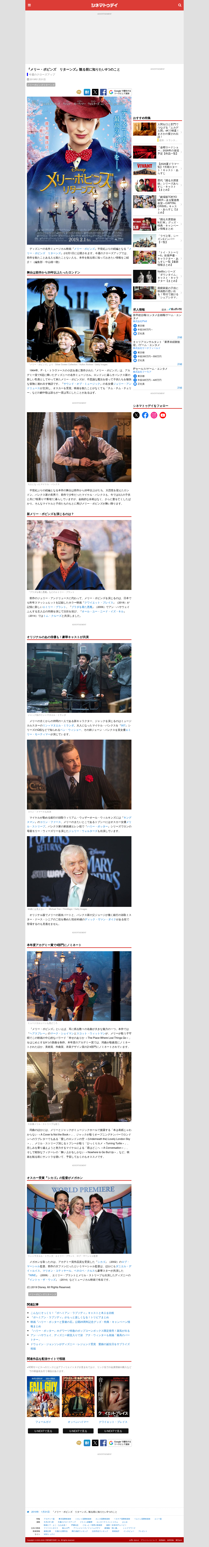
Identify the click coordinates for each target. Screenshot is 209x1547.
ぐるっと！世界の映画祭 (92, 1525)
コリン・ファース (50, 822)
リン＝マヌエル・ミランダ (58, 725)
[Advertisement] (104, 39)
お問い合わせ (134, 1540)
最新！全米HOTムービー (116, 1525)
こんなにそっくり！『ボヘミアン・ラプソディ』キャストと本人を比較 (72, 1313)
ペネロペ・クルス (84, 1270)
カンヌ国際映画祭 (103, 1518)
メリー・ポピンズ (84, 249)
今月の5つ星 (49, 1521)
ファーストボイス (51, 1528)
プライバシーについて (149, 1540)
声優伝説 (74, 1525)
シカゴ (101, 1262)
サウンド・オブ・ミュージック (82, 384)
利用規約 (162, 1540)
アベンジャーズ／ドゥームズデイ (86, 1528)
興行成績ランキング (80, 1531)
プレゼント (142, 1531)
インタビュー (128, 1531)
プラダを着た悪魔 (81, 607)
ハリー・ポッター (97, 826)
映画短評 (115, 1531)
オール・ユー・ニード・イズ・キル (103, 611)
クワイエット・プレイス (98, 602)
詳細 (179, 337)
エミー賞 (158, 1518)
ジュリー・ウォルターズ (83, 831)
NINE (33, 1275)
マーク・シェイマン (62, 1033)
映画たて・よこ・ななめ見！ (55, 1525)
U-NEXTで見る (43, 1431)
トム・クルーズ (52, 616)
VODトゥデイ (49, 1534)
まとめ (125, 1521)
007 (123, 725)
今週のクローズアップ (42, 74)
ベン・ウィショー (70, 730)
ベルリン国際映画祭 (142, 1518)
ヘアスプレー (37, 1033)
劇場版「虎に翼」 (111, 1528)
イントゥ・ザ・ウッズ (43, 1279)
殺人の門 (65, 1528)
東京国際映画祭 (65, 1518)
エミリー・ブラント (54, 607)
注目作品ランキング (100, 1531)
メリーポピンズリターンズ (41, 84)
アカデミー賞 (49, 1518)
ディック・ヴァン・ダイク (100, 919)
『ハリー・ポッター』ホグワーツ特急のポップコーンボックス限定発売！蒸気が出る (80, 1330)
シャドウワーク (129, 1528)
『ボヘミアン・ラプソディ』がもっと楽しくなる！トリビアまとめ (70, 1317)
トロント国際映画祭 (83, 1518)
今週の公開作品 (61, 1531)
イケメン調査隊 (86, 1521)
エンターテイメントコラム (107, 1521)
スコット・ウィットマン (91, 1033)
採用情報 (170, 1540)
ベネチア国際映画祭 (122, 1518)
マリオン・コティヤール (57, 1270)
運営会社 (179, 1540)
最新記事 (47, 1531)
